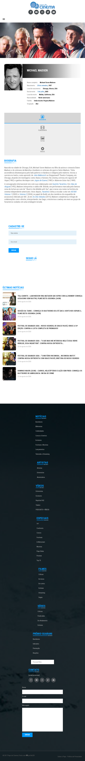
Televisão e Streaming (42, 454)
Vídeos (42, 151)
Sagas (40, 597)
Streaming (42, 593)
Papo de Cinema (13, 755)
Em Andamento (42, 621)
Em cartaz (42, 584)
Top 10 (39, 560)
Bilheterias (39, 426)
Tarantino (45, 191)
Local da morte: (32, 95)
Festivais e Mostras (42, 445)
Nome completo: (32, 82)
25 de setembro (42, 85)
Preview (39, 556)
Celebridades (40, 431)
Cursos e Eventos (41, 436)
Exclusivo (39, 440)
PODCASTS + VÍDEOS (42, 510)
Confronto (40, 528)
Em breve (41, 579)
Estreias (41, 588)
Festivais (39, 537)
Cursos (39, 533)
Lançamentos (40, 449)
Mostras (39, 547)
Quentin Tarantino (59, 184)
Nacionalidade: (31, 98)
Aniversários (41, 477)
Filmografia (42, 130)
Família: (29, 101)
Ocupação (30, 104)
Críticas (41, 574)
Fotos (43, 141)
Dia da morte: (31, 92)
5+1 (38, 524)
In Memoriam (41, 542)
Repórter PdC (40, 500)
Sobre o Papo (62, 757)
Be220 (33, 755)
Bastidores (39, 422)
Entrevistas (40, 473)
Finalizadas (41, 616)
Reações (36, 653)
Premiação (36, 648)
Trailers (38, 505)
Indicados (36, 644)
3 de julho (41, 91)
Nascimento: (31, 85)
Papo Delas (40, 551)
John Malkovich (40, 175)
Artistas (39, 468)
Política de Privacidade (74, 757)
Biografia (42, 120)
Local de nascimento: (34, 89)
